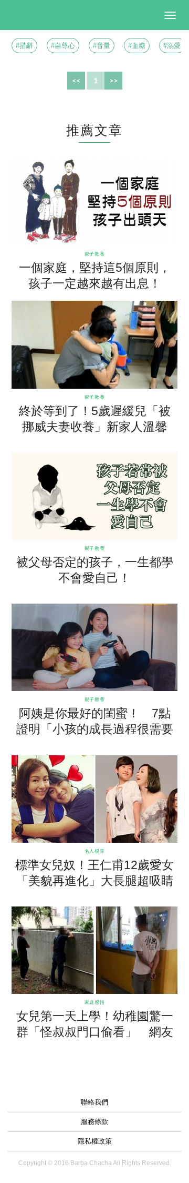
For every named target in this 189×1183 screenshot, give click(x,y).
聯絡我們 (94, 1102)
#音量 (101, 46)
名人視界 (94, 851)
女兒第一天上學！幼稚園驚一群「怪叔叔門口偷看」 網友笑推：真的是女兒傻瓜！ (94, 1031)
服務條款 (94, 1122)
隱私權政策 (95, 1141)
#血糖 (136, 46)
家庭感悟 (94, 1002)
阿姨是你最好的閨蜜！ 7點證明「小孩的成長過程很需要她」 (94, 729)
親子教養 (94, 254)
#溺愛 (172, 46)
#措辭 (24, 46)
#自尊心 (63, 46)
